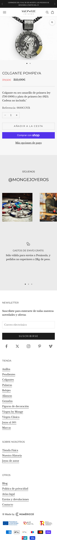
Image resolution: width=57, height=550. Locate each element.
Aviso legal (8, 494)
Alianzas (7, 395)
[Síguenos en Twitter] (17, 346)
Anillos (6, 369)
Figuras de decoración (15, 406)
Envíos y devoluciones (15, 499)
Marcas (6, 427)
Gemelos (7, 401)
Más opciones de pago (28, 142)
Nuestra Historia (12, 455)
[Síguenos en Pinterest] (39, 346)
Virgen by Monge (12, 411)
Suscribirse (28, 336)
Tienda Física (10, 450)
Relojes (6, 390)
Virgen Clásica (10, 417)
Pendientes (8, 374)
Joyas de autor (10, 460)
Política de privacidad (15, 488)
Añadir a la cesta (28, 126)
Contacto (7, 504)
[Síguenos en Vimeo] (50, 346)
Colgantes (8, 379)
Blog (5, 483)
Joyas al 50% (9, 422)
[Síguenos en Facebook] (6, 346)
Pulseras (7, 385)
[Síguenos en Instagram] (28, 346)
